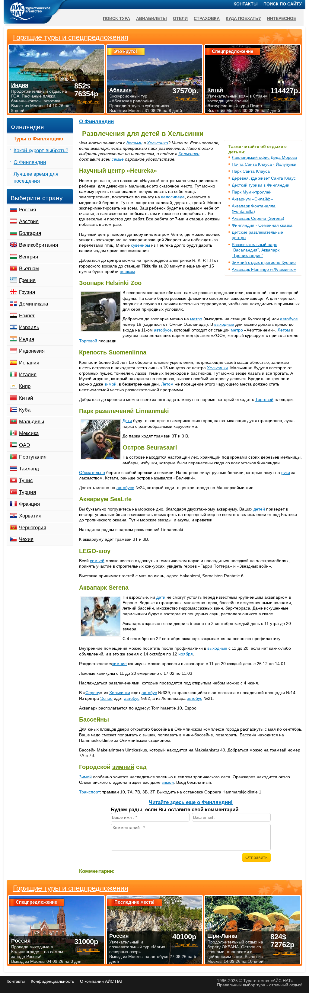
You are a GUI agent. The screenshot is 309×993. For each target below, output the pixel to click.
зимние (119, 663)
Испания (29, 363)
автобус (149, 692)
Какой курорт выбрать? (41, 150)
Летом (284, 330)
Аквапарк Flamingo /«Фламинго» (264, 269)
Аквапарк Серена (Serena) (258, 218)
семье (118, 159)
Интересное (281, 18)
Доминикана (33, 304)
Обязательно (92, 472)
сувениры (140, 245)
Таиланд (29, 469)
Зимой (85, 776)
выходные (224, 324)
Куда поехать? (243, 18)
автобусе (289, 318)
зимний (123, 767)
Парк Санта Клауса (251, 171)
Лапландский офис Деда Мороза (264, 157)
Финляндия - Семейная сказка (262, 225)
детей (259, 509)
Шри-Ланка (222, 936)
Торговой (88, 340)
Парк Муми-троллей (252, 192)
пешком (127, 271)
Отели (180, 18)
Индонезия (32, 351)
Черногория (32, 527)
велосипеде (173, 196)
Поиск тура (116, 18)
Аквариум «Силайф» (252, 199)
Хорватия (30, 516)
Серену (92, 692)
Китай (26, 398)
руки (285, 472)
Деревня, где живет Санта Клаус (264, 178)
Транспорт (89, 792)
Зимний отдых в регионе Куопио (264, 262)
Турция (27, 492)
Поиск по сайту (282, 4)
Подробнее (88, 949)
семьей (97, 560)
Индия (26, 339)
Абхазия (120, 90)
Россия (27, 210)
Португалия (32, 457)
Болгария (30, 233)
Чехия (26, 539)
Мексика (29, 433)
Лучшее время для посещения (36, 177)
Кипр (24, 386)
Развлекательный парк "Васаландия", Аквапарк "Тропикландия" (255, 250)
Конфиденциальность (52, 981)
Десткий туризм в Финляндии (260, 185)
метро (196, 318)
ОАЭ (24, 445)
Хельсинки (157, 142)
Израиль (29, 327)
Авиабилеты (151, 18)
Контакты (246, 4)
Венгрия (28, 257)
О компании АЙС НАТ (101, 981)
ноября (185, 654)
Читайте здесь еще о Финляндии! (191, 802)
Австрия (29, 221)
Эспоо (106, 698)
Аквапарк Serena (104, 587)
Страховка (207, 18)
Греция (27, 280)
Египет (27, 316)
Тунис (26, 480)
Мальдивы (31, 421)
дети (160, 597)
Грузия (27, 292)
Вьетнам (29, 268)
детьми (134, 142)
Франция (29, 504)
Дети (127, 420)
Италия (28, 374)
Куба (24, 410)
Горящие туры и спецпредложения (70, 888)
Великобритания (38, 245)
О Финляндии (96, 121)
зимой (110, 384)
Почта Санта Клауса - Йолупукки (264, 164)
